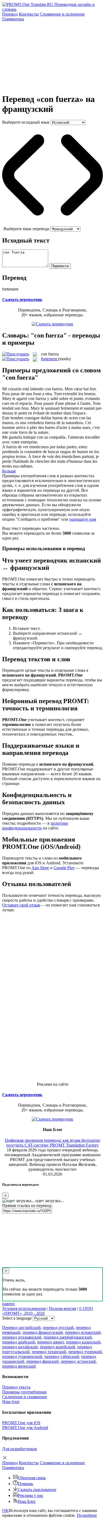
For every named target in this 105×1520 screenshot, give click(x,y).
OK (5, 1510)
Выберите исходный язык (26, 122)
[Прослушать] (15, 354)
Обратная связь (32, 1477)
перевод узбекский (61, 1356)
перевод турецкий (85, 1351)
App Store (40, 867)
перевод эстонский (78, 1361)
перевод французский (43, 1332)
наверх (8, 1303)
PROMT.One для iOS (21, 1422)
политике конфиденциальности (35, 825)
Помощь (25, 1483)
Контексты (29, 14)
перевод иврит (50, 1342)
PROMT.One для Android (25, 1427)
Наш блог (11, 1401)
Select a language (17, 1318)
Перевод (10, 14)
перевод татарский (49, 1351)
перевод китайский (20, 1347)
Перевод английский (21, 1327)
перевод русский (58, 1327)
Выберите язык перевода (26, 228)
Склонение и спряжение (24, 1396)
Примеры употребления (24, 1392)
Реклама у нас (30, 1495)
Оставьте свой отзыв (21, 905)
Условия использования (24, 1308)
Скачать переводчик (22, 299)
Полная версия (62, 1308)
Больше (9, 471)
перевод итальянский (21, 1337)
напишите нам (82, 519)
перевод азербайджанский (68, 1337)
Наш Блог (27, 1501)
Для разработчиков (19, 1448)
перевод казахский (83, 1342)
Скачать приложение (37, 1489)
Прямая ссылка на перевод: (27, 1205)
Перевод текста (16, 1387)
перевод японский (19, 1366)
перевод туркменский (22, 1356)
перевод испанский (83, 1332)
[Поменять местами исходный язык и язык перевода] (52, 224)
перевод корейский (57, 1347)
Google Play (64, 867)
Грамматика (13, 19)
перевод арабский (18, 1342)
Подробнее (87, 1515)
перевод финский (42, 1361)
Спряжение (62, 14)
